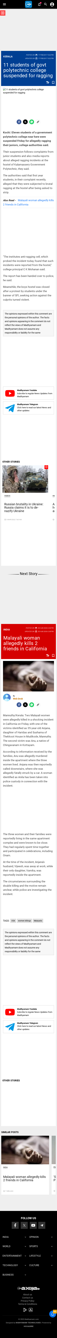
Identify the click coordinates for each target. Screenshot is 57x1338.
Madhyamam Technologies (28, 1323)
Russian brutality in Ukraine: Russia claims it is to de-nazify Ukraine (23, 507)
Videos (7, 496)
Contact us (27, 1297)
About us (27, 1294)
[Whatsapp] (31, 121)
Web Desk (18, 698)
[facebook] (19, 121)
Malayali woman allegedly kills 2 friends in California (25, 643)
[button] (4, 4)
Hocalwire (28, 1326)
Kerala (8, 56)
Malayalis (38, 921)
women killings (24, 921)
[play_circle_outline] (25, 479)
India (6, 629)
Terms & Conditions (27, 1304)
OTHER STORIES (11, 461)
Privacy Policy (27, 1301)
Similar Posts (10, 1132)
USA (13, 921)
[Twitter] (25, 121)
